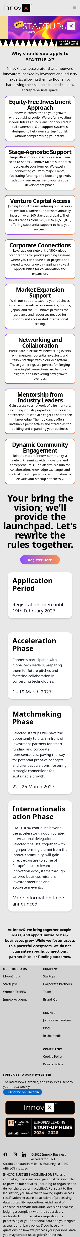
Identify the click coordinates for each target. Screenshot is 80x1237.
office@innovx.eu (15, 1168)
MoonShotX (11, 976)
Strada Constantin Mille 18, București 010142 (36, 1164)
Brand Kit (50, 999)
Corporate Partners (57, 984)
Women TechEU (14, 992)
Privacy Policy (53, 1064)
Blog (46, 1028)
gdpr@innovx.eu (49, 1235)
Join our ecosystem (57, 1020)
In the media (52, 1036)
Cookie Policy (53, 1056)
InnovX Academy (15, 999)
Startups (49, 976)
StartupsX (10, 984)
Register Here (40, 559)
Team (47, 992)
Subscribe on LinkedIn (22, 1092)
